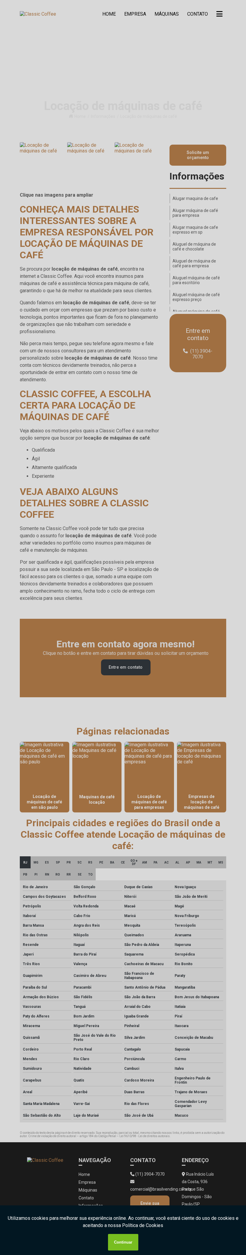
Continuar (123, 1242)
